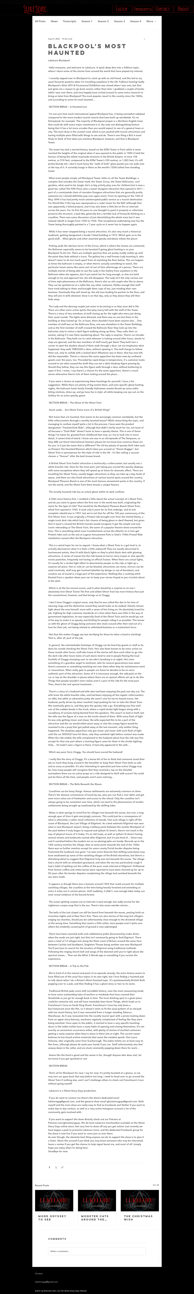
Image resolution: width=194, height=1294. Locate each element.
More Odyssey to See (52, 1218)
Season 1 (87, 21)
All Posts (40, 21)
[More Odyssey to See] (54, 1200)
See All (156, 1185)
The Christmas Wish (138, 1218)
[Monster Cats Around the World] (97, 1200)
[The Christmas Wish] (140, 1200)
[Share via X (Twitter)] (56, 1167)
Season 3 (103, 21)
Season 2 (119, 21)
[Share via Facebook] (49, 1167)
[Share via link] (62, 1167)
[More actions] (144, 38)
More (149, 21)
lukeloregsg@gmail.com (46, 1282)
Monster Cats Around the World (95, 1218)
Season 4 (135, 21)
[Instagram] (40, 1178)
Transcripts (69, 21)
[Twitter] (44, 1178)
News (54, 21)
